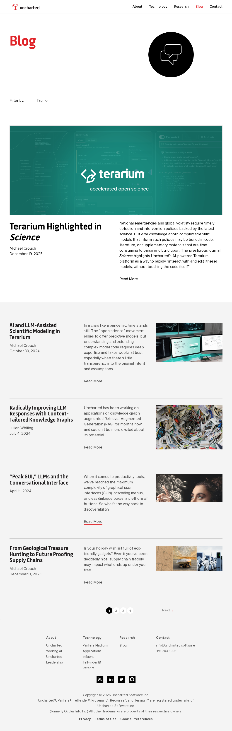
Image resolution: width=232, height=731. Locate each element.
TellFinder (90, 662)
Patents (88, 668)
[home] (26, 7)
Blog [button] (199, 7)
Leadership (54, 662)
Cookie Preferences (136, 719)
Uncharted (54, 645)
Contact (216, 7)
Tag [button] (40, 100)
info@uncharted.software (175, 645)
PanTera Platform (95, 645)
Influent (88, 657)
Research (181, 7)
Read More (128, 279)
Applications (92, 651)
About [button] (137, 7)
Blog (123, 645)
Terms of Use (105, 719)
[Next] (154, 610)
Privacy (85, 719)
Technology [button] (158, 7)
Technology (92, 638)
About (51, 638)
